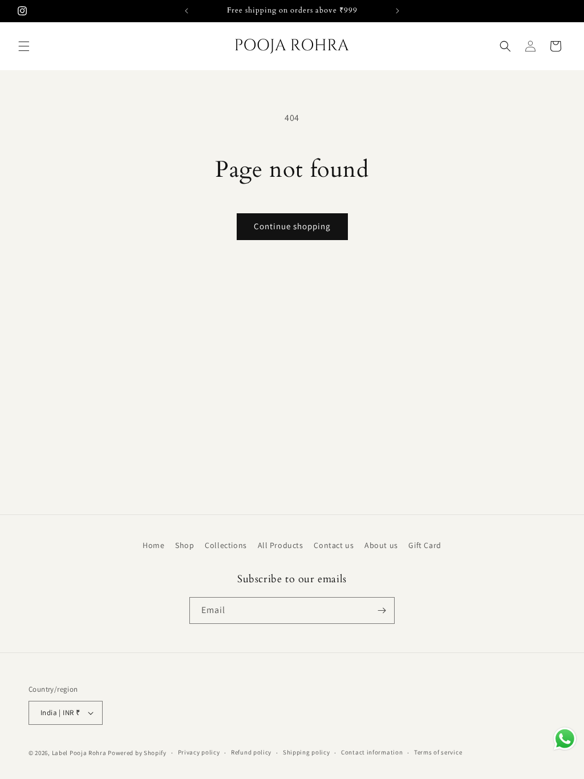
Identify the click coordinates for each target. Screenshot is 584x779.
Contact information (372, 752)
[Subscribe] (381, 610)
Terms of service (438, 752)
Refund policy (251, 752)
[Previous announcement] (186, 11)
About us (381, 545)
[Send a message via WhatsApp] (564, 738)
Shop (184, 545)
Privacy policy (199, 752)
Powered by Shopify (137, 753)
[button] (23, 46)
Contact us (334, 545)
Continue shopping (292, 226)
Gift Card (424, 545)
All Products (280, 545)
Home (153, 545)
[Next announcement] (397, 11)
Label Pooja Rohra (79, 753)
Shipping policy (306, 752)
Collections (226, 545)
